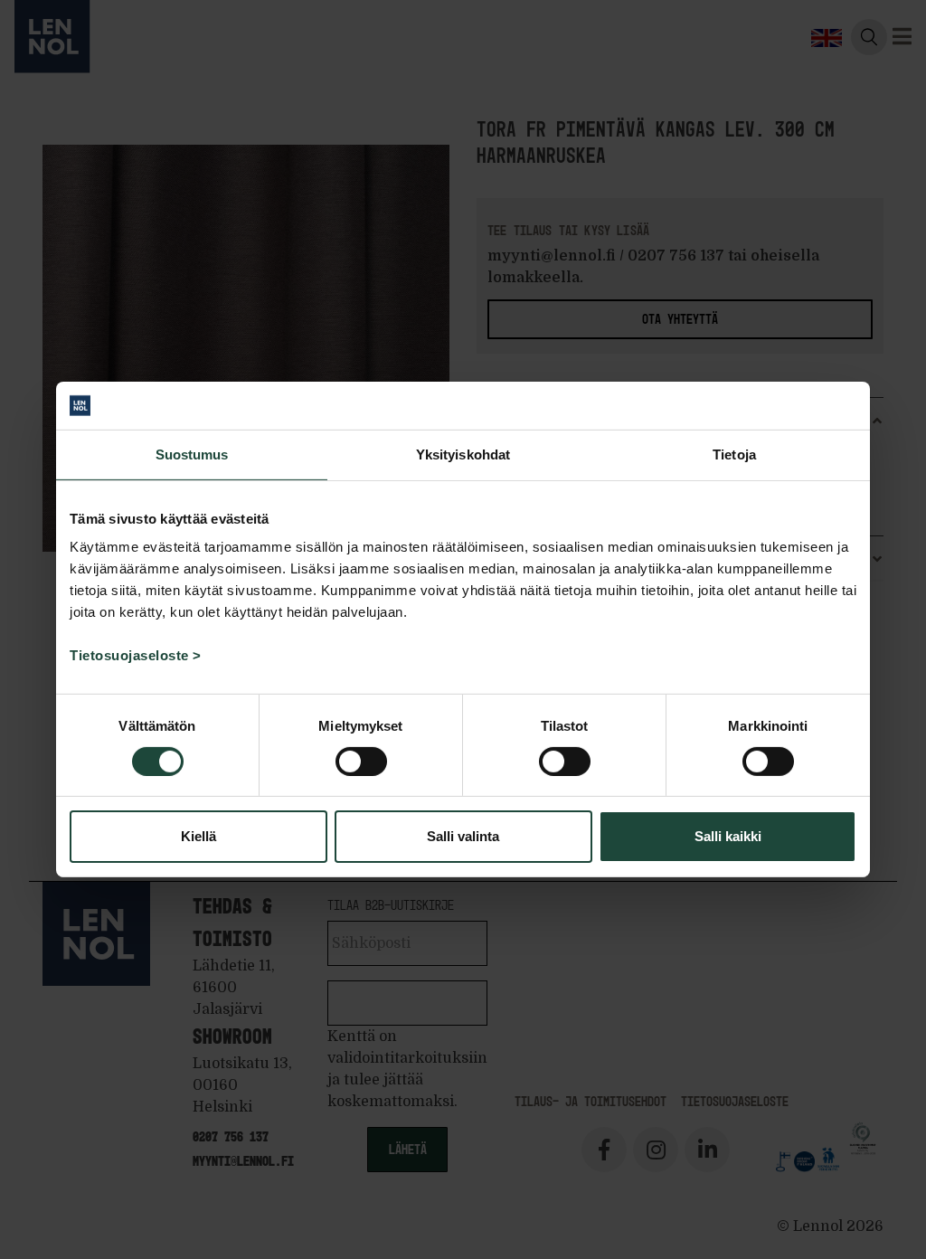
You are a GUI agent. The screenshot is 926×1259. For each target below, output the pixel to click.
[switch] (361, 761)
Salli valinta (463, 836)
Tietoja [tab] (734, 453)
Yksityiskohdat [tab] (463, 453)
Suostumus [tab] (192, 453)
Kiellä (198, 836)
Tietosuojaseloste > (136, 655)
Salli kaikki (727, 836)
